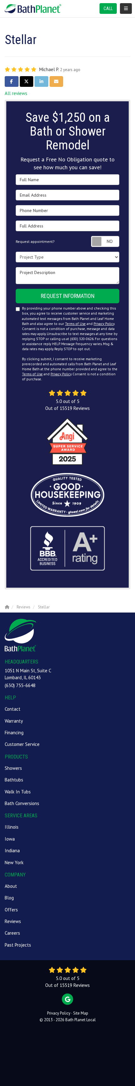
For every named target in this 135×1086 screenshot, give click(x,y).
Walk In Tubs (18, 792)
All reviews (16, 93)
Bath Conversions (22, 803)
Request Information (67, 296)
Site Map (80, 1013)
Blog (9, 898)
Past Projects (18, 945)
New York (14, 862)
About (11, 886)
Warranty (14, 721)
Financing (14, 733)
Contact (12, 709)
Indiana (12, 851)
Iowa (10, 839)
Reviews (13, 921)
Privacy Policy (104, 324)
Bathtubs (14, 780)
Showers (13, 768)
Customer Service (22, 744)
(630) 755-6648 (20, 685)
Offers (11, 910)
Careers (12, 933)
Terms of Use (75, 324)
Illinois (12, 827)
